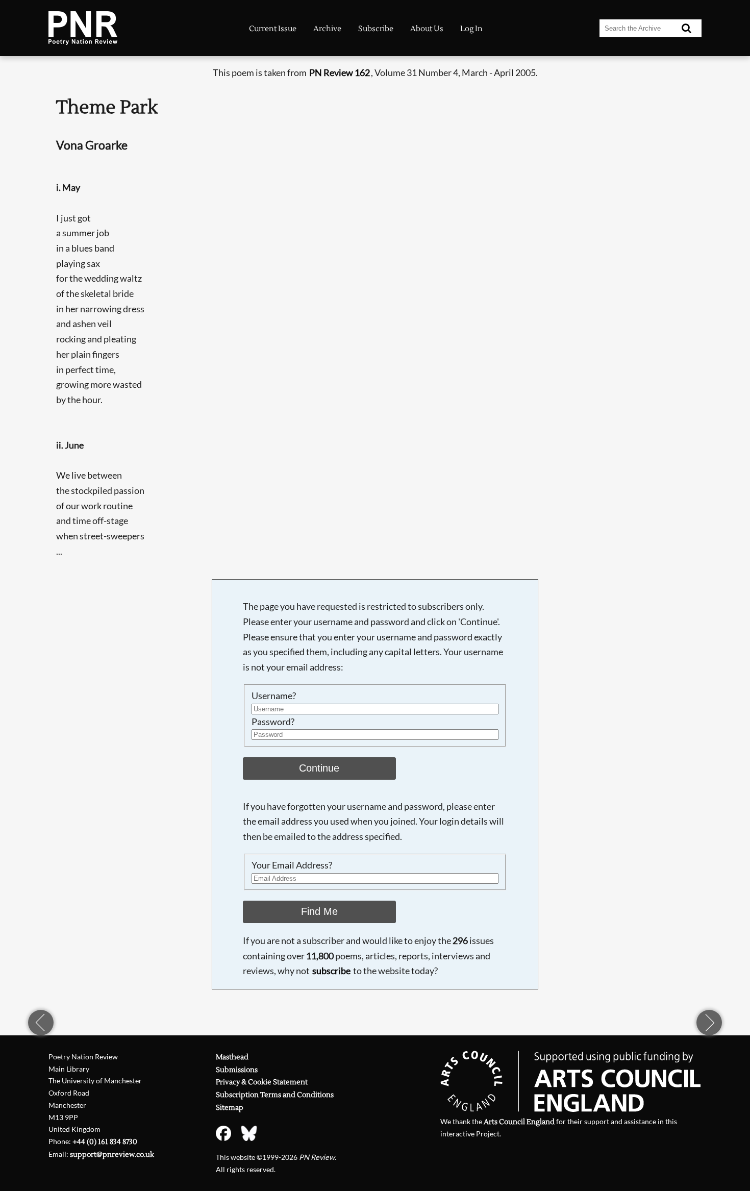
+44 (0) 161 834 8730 (104, 1142)
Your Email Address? (292, 865)
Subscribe (375, 29)
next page (709, 1022)
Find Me (319, 911)
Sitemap (229, 1107)
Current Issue (272, 29)
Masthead (232, 1057)
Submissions (237, 1070)
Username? (274, 695)
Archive (327, 29)
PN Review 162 (339, 72)
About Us (426, 29)
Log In (471, 29)
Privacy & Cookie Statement (262, 1082)
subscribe (331, 970)
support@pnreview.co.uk (112, 1154)
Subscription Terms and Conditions (275, 1095)
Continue (319, 768)
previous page (41, 1022)
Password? (273, 721)
